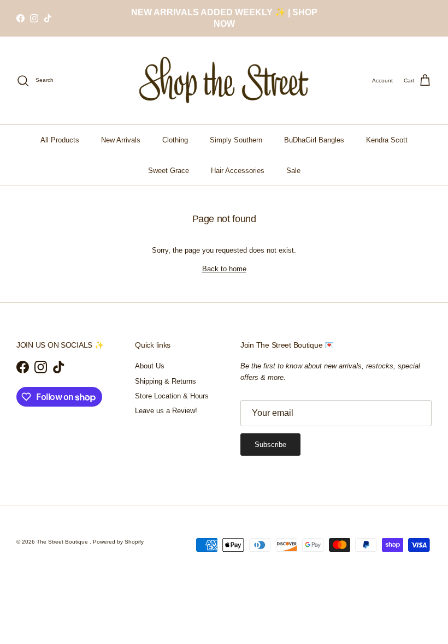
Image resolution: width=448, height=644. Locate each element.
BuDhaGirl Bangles (314, 140)
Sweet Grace (168, 170)
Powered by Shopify (118, 542)
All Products (59, 140)
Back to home (224, 269)
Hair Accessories (237, 170)
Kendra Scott (387, 140)
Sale (293, 170)
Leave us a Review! (166, 411)
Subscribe (270, 444)
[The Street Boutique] (224, 80)
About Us (149, 366)
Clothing (175, 140)
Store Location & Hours (172, 396)
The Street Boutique (63, 542)
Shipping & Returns (165, 381)
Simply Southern (236, 140)
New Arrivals (120, 140)
